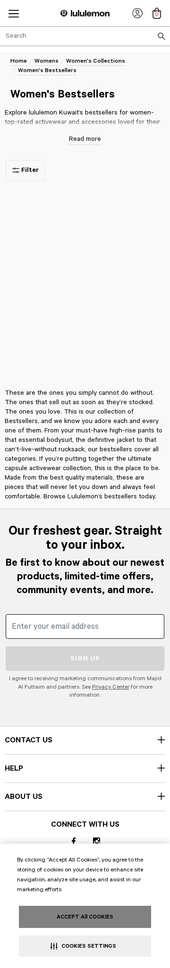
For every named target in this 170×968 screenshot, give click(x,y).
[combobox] (85, 36)
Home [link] (18, 61)
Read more (85, 139)
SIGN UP (85, 658)
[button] (13, 13)
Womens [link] (46, 61)
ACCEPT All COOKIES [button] (85, 917)
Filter (30, 170)
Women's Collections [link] (95, 61)
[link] (137, 13)
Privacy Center (110, 687)
